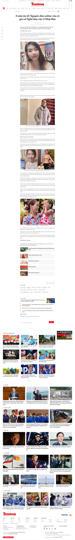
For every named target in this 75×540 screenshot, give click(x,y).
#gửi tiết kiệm (38, 292)
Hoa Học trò (47, 0)
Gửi (51, 322)
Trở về (2, 39)
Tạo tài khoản (28, 316)
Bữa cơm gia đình (32, 266)
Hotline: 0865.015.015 (23, 0)
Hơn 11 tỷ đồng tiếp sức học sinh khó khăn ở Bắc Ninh (28, 346)
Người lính (42, 8)
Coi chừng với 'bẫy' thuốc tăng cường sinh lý (36, 507)
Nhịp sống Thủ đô (6, 523)
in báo (54, 11)
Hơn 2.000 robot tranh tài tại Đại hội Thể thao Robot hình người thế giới (28, 486)
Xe (45, 8)
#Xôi (49, 287)
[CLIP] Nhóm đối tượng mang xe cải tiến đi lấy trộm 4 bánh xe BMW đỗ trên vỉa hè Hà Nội (61, 425)
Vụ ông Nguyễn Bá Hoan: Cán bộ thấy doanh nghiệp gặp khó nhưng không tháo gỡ (37, 425)
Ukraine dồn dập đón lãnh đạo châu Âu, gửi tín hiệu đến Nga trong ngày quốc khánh (61, 471)
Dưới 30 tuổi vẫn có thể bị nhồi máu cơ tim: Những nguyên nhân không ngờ (14, 507)
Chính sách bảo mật (63, 526)
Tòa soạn (53, 0)
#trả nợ (31, 292)
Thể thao (38, 8)
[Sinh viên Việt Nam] (64, 515)
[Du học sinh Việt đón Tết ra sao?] (24, 256)
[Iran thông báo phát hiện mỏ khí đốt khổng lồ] (14, 461)
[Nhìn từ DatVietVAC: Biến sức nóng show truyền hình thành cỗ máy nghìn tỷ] (37, 438)
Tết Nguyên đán (52, 179)
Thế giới (26, 8)
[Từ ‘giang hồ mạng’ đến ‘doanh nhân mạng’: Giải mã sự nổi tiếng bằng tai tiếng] (11, 354)
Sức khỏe (22, 8)
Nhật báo (12, 518)
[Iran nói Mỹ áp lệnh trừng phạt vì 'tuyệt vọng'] (11, 479)
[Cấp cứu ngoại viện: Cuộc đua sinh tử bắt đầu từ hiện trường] (61, 499)
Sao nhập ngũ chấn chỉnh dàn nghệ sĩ (60, 446)
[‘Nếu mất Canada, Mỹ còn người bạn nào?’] (37, 461)
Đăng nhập (22, 316)
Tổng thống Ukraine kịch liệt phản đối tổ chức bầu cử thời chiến (63, 486)
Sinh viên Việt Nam (40, 0)
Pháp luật (34, 8)
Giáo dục (56, 8)
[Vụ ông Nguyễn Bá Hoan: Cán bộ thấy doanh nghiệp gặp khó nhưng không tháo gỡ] (37, 416)
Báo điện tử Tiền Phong (37, 4)
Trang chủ (4, 8)
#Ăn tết (39, 287)
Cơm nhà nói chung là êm (33, 261)
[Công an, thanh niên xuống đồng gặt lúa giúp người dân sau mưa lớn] (11, 369)
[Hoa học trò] (70, 515)
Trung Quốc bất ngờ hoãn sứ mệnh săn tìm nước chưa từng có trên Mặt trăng (46, 486)
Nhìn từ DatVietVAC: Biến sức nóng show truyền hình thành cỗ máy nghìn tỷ (37, 448)
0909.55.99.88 (20, 527)
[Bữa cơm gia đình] (24, 268)
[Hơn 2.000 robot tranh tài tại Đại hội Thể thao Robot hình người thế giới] (29, 479)
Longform (36, 518)
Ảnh (19, 518)
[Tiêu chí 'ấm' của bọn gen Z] (24, 273)
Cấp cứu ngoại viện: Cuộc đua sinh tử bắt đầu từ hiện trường (60, 507)
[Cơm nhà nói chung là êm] (24, 262)
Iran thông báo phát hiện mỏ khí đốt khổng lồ (13, 470)
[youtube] (71, 1)
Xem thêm (71, 8)
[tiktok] (50, 528)
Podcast (28, 518)
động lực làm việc (42, 80)
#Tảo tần (34, 287)
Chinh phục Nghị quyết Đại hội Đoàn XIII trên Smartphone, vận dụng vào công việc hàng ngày (47, 376)
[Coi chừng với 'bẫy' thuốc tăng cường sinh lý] (37, 499)
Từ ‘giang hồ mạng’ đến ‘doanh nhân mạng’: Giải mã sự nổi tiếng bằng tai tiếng (10, 361)
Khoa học (60, 8)
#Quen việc (23, 287)
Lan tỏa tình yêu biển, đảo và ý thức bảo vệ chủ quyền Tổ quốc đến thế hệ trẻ (11, 347)
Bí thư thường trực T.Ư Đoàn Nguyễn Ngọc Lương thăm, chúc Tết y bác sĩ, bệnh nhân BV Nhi (37, 305)
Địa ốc (18, 8)
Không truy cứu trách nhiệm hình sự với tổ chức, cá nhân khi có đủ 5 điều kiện (13, 402)
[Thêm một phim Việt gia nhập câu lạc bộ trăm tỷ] (14, 438)
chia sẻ (49, 11)
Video (68, 8)
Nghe (2, 28)
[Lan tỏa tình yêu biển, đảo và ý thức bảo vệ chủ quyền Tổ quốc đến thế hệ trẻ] (11, 340)
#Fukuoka (29, 287)
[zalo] (52, 529)
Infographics (44, 518)
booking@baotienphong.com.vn (23, 528)
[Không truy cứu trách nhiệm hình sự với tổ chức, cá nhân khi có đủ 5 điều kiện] (14, 393)
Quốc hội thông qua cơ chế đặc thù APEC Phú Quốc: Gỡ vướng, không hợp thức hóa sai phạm (61, 402)
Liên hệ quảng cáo (20, 526)
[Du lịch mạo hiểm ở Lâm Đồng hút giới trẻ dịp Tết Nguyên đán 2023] (24, 249)
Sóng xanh (14, 8)
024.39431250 (6, 529)
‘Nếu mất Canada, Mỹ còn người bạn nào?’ (36, 470)
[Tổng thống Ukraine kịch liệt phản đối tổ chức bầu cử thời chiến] (64, 479)
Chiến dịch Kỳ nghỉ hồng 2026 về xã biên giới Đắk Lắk (46, 361)
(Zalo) (24, 527)
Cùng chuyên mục (8, 333)
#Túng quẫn (44, 287)
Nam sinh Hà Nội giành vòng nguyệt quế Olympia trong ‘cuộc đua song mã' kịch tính (29, 376)
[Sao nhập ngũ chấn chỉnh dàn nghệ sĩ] (61, 438)
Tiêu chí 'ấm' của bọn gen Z (33, 272)
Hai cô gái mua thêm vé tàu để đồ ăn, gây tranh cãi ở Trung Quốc (29, 361)
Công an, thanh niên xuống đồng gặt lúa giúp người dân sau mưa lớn (10, 376)
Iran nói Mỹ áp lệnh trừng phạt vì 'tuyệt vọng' (10, 486)
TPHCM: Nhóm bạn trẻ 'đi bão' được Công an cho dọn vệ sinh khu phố (46, 346)
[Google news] (55, 529)
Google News (58, 11)
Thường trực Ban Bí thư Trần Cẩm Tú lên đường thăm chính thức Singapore (37, 402)
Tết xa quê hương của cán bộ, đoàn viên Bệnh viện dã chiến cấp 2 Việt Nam (37, 311)
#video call (35, 289)
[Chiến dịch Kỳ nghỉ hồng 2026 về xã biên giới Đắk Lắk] (47, 354)
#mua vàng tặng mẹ (25, 292)
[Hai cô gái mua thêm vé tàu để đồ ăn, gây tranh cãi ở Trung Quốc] (29, 354)
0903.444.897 (33, 527)
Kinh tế (10, 8)
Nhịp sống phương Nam (14, 523)
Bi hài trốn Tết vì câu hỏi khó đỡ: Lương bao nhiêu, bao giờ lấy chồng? (37, 308)
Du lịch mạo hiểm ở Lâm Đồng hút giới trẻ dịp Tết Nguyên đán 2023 (41, 249)
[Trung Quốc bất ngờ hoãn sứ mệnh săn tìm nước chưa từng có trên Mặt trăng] (46, 479)
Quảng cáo (58, 0)
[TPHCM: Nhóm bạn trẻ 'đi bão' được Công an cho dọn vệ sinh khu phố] (47, 340)
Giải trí (52, 8)
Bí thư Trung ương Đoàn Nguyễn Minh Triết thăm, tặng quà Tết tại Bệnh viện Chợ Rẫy (33, 300)
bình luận (56, 11)
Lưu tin (2, 34)
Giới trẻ (30, 8)
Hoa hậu (64, 8)
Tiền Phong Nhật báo (32, 0)
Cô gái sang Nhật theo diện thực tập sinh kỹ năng (29, 38)
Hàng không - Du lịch (60, 521)
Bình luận (2, 36)
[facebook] (69, 1)
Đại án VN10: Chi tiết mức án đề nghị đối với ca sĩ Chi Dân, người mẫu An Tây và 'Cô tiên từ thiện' (13, 425)
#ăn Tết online (42, 289)
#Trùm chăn (23, 289)
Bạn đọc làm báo (9, 537)
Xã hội (7, 8)
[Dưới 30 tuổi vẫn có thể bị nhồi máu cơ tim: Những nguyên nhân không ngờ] (14, 499)
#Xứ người (29, 289)
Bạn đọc (50, 521)
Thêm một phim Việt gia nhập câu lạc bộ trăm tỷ (13, 447)
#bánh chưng (45, 292)
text (51, 11)
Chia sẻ (2, 31)
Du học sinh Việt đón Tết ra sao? (35, 255)
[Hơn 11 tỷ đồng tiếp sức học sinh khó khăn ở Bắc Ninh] (29, 340)
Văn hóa (49, 8)
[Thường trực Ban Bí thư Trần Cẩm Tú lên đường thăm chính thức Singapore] (37, 393)
